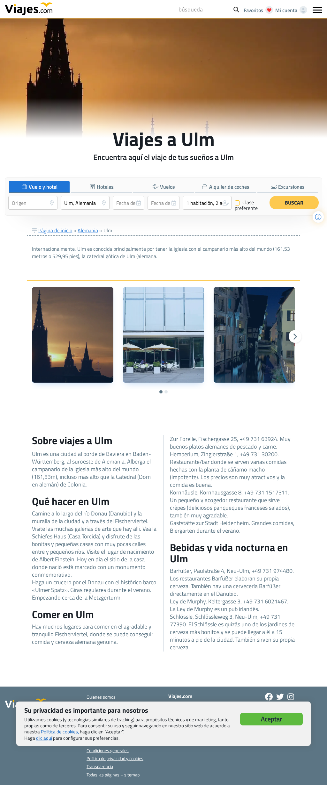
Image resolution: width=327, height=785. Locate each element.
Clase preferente (246, 205)
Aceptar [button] (271, 719)
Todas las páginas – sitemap (113, 774)
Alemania (88, 230)
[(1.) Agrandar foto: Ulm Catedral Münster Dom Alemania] (72, 335)
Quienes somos (101, 697)
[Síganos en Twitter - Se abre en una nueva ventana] (280, 696)
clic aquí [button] (44, 738)
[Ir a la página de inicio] (29, 8)
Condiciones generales (108, 750)
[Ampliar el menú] (317, 10)
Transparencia (100, 766)
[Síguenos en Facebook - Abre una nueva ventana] (269, 696)
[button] (207, 203)
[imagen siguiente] (295, 336)
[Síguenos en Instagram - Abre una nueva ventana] (290, 696)
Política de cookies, (60, 731)
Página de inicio (55, 230)
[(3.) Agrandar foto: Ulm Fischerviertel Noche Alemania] (254, 335)
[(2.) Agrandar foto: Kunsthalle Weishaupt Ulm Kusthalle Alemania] (163, 335)
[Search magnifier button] (236, 9)
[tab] (39, 187)
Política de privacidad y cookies (115, 758)
